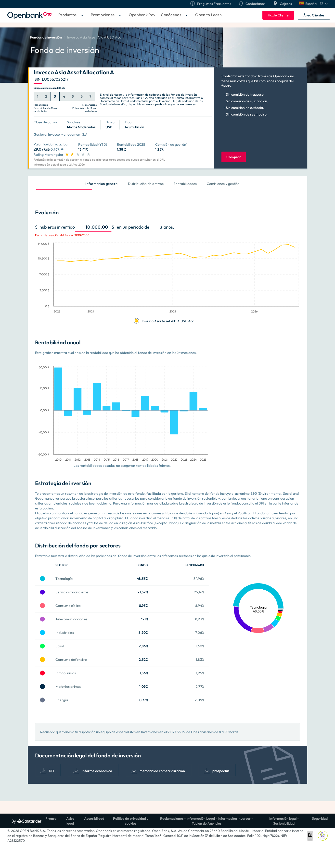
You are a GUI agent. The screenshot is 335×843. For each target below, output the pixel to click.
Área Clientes (313, 15)
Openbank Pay (142, 14)
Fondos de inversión (46, 37)
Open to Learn (208, 14)
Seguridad (320, 818)
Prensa (50, 818)
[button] (313, 3)
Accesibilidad (94, 818)
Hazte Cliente (278, 15)
